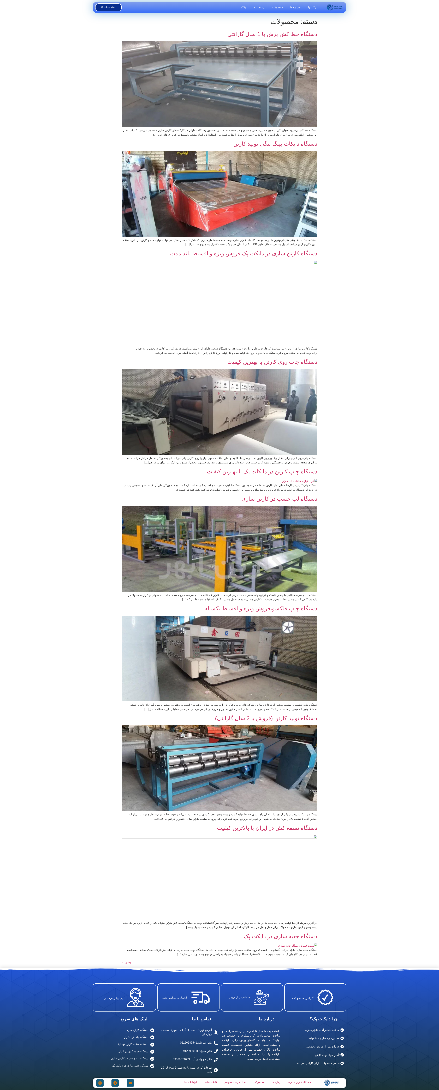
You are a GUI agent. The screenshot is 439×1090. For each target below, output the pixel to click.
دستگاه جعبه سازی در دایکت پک (280, 936)
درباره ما (295, 7)
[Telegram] (115, 1083)
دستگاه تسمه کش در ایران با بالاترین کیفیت (267, 828)
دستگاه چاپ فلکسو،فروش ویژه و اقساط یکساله (261, 608)
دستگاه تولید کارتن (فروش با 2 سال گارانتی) (266, 718)
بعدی (126, 962)
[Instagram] (100, 1083)
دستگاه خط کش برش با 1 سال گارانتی (272, 34)
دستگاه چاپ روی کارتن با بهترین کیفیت (272, 362)
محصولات (277, 7)
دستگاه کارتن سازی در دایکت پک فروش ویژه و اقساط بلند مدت (243, 253)
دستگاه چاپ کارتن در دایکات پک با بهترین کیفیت (262, 471)
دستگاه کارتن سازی (299, 1082)
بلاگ (243, 7)
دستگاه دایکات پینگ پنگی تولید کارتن (275, 144)
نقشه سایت (210, 1082)
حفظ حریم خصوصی (235, 1082)
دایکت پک (312, 7)
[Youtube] (130, 1083)
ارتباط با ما (259, 7)
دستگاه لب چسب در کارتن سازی (279, 499)
